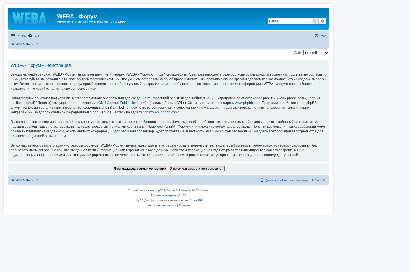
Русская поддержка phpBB (168, 195)
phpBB (159, 190)
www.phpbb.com (247, 103)
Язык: (298, 52)
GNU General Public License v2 (122, 103)
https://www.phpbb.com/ (161, 112)
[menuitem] (33, 36)
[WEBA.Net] (33, 18)
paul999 (197, 200)
